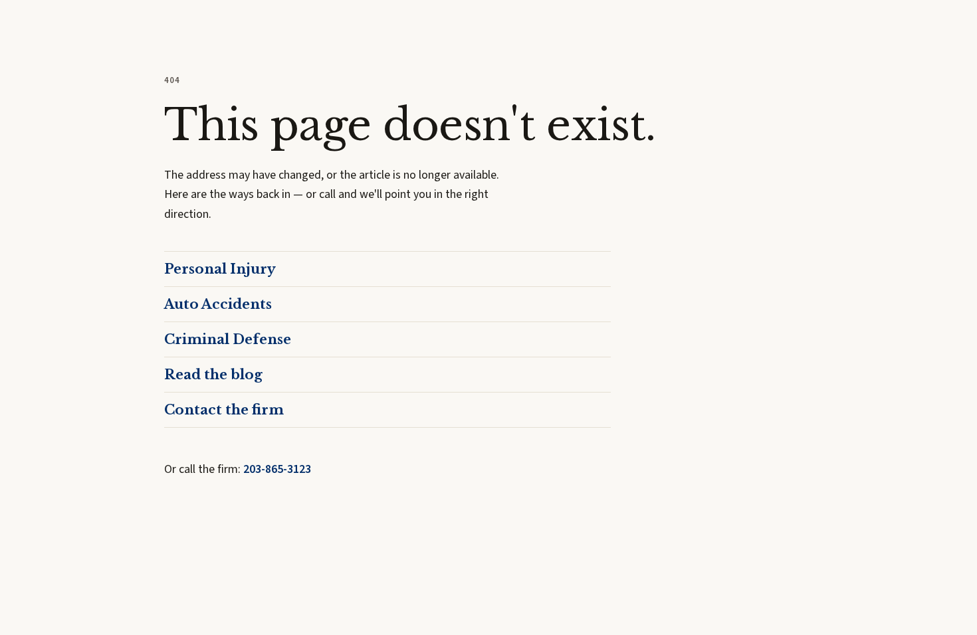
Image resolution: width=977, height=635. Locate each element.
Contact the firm (224, 410)
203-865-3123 (277, 469)
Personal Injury (220, 269)
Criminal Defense (227, 339)
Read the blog (213, 375)
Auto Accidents (218, 304)
